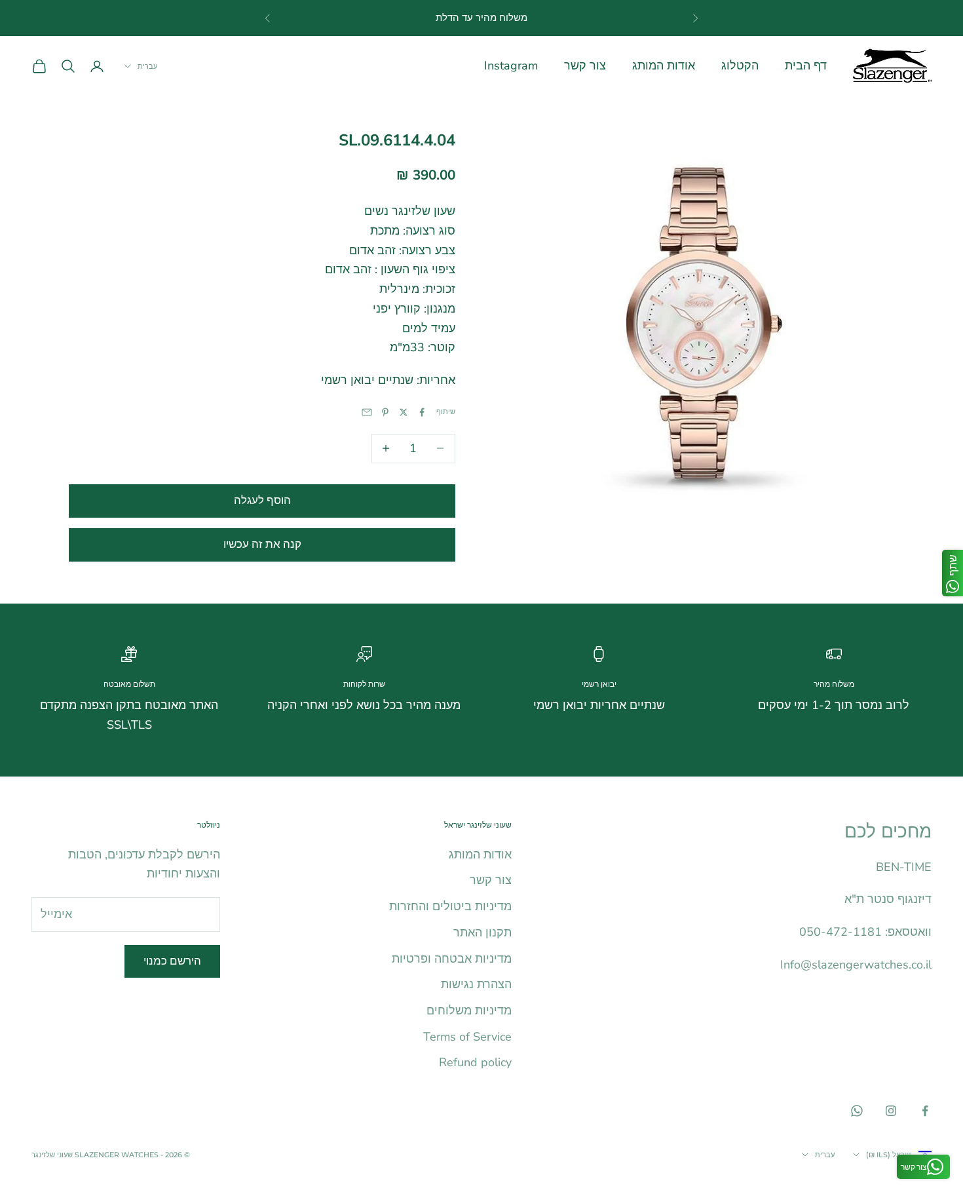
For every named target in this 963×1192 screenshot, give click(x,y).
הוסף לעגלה (262, 500)
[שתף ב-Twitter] (403, 412)
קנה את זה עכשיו (262, 544)
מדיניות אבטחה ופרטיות (452, 959)
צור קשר (585, 65)
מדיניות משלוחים (469, 1010)
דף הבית (806, 65)
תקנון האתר (482, 932)
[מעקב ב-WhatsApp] (856, 1110)
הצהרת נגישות (476, 984)
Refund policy (475, 1062)
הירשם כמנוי (172, 961)
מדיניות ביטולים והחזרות (450, 906)
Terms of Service (467, 1037)
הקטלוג (740, 65)
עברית (147, 66)
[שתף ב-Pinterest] (385, 412)
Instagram (511, 65)
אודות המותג (663, 65)
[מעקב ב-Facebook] (925, 1110)
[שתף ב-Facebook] (422, 412)
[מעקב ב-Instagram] (890, 1110)
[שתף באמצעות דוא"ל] (367, 412)
